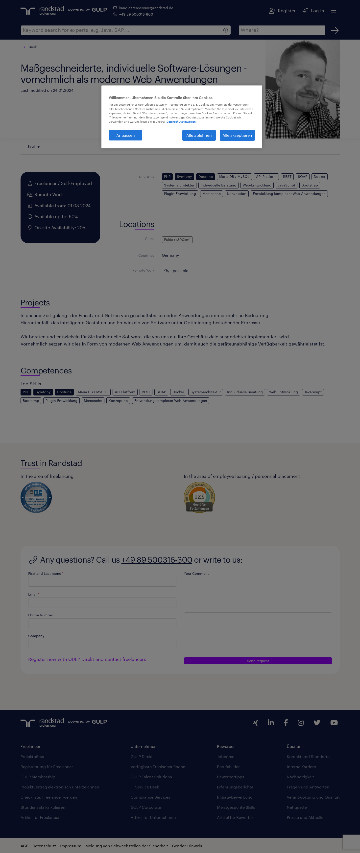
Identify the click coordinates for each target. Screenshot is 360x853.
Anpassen (125, 135)
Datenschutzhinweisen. (181, 121)
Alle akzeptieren (237, 135)
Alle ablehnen (199, 135)
